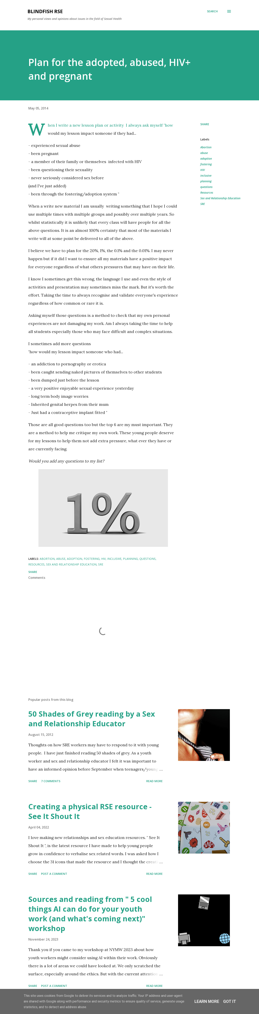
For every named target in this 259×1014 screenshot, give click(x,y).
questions (206, 187)
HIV (202, 170)
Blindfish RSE (45, 11)
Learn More (206, 1001)
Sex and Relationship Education (220, 198)
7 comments (50, 781)
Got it (229, 1001)
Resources (206, 192)
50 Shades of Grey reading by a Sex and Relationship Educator (91, 719)
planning (205, 181)
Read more (154, 781)
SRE (202, 204)
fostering (206, 164)
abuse (204, 153)
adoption (206, 158)
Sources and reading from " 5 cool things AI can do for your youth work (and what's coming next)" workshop (90, 913)
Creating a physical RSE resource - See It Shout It (90, 811)
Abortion (205, 147)
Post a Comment (54, 874)
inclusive (205, 175)
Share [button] (204, 124)
